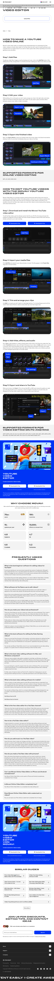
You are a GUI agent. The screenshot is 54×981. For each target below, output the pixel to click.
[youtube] (47, 969)
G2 (30, 537)
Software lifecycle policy (26, 963)
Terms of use (13, 963)
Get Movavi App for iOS (10, 696)
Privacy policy (6, 963)
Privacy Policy (18, 6)
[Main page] (7, 2)
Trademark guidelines (14, 966)
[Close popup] (50, 6)
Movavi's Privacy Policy (40, 936)
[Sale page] (44, 2)
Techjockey (32, 547)
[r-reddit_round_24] (50, 969)
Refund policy (6, 966)
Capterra (7, 537)
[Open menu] (50, 2)
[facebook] (38, 969)
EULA (18, 963)
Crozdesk (7, 547)
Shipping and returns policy (39, 963)
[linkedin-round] (44, 969)
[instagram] (41, 969)
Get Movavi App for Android (11, 699)
